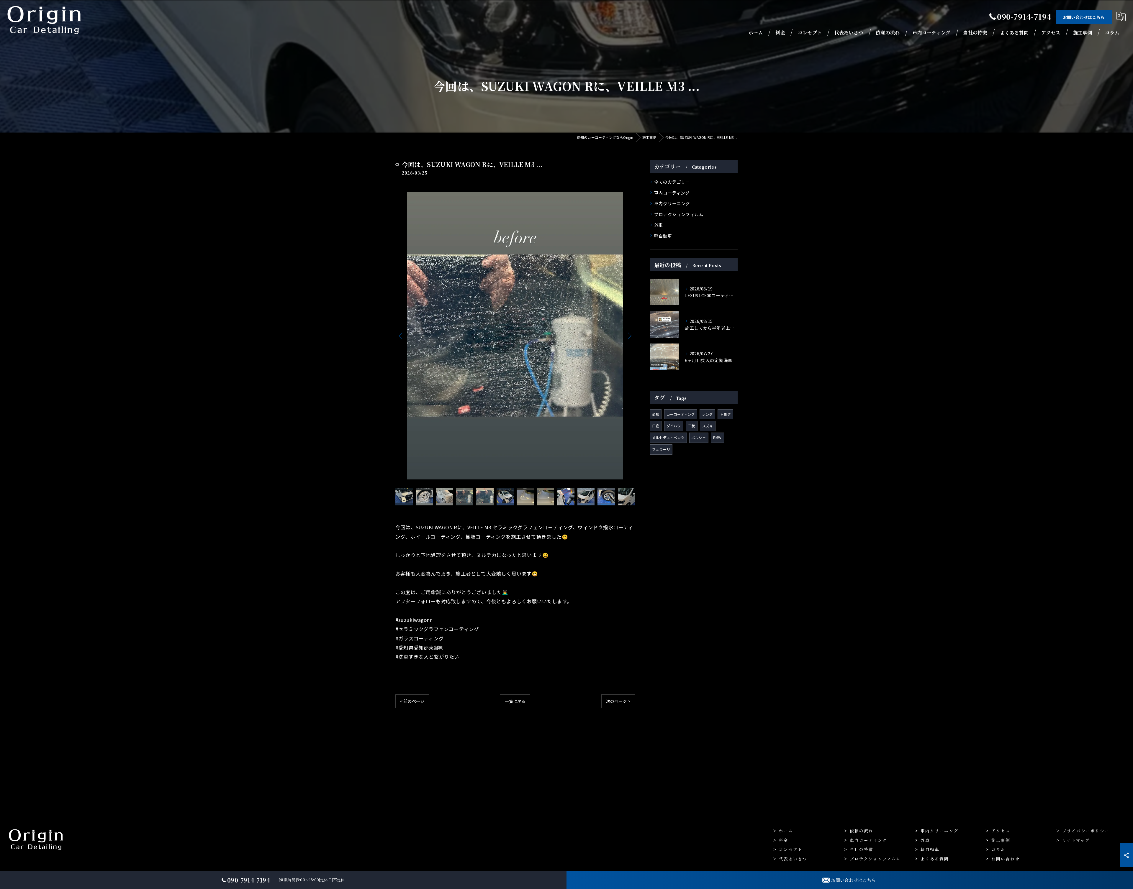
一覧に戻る (515, 701)
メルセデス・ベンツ (668, 437)
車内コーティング (672, 193)
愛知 (655, 414)
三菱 (691, 425)
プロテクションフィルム (678, 214)
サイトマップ (1076, 840)
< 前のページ (412, 701)
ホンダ (707, 414)
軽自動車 (663, 236)
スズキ (707, 425)
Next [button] (629, 335)
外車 (658, 225)
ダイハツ (674, 425)
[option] (515, 335)
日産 (655, 425)
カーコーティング (681, 414)
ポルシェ (699, 437)
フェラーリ (661, 449)
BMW (717, 437)
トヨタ (725, 414)
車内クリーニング (672, 203)
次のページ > (618, 701)
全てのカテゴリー (672, 182)
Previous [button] (401, 335)
